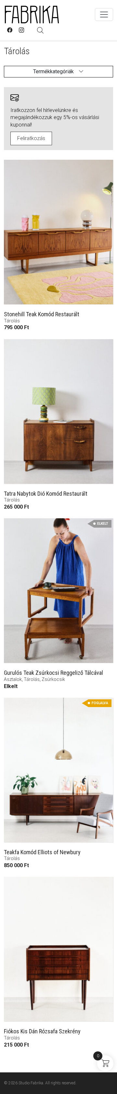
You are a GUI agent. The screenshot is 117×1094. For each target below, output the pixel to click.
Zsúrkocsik (53, 679)
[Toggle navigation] (104, 14)
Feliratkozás (31, 138)
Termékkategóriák (53, 71)
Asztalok (13, 679)
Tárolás (12, 320)
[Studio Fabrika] (32, 14)
